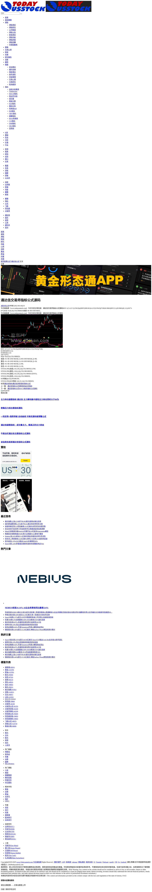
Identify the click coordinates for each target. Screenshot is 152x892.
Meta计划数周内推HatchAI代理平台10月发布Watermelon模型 (26, 531)
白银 (6, 792)
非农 (9, 677)
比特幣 (7, 184)
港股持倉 (12, 37)
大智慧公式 (11, 706)
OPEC (7, 801)
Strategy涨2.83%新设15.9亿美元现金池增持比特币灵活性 (25, 536)
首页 (2, 261)
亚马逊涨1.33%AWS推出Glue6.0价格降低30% (21, 541)
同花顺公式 (11, 714)
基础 (6, 135)
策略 (6, 47)
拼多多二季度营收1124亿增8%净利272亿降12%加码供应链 (26, 539)
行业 (6, 145)
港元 (9, 682)
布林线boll (13, 108)
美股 (2, 234)
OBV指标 (12, 113)
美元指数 (10, 690)
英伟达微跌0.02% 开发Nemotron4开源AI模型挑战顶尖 (24, 627)
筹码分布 (12, 106)
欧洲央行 (8, 817)
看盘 (6, 165)
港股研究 (12, 27)
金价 (9, 685)
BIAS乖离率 (13, 118)
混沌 (6, 227)
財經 (6, 52)
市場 (6, 55)
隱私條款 (81, 862)
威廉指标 (12, 116)
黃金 (2, 251)
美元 (9, 687)
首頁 (6, 17)
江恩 (6, 222)
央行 (6, 810)
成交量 (11, 99)
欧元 (9, 675)
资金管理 (12, 77)
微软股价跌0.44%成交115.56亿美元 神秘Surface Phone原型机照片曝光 (30, 630)
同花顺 (7, 208)
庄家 (6, 161)
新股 (6, 194)
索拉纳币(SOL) (10, 839)
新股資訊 (12, 35)
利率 (6, 812)
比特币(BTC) (9, 826)
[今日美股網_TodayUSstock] (46, 11)
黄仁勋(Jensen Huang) (12, 848)
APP (63, 862)
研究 (2, 241)
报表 (6, 151)
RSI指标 (12, 111)
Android (123, 862)
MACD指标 (13, 94)
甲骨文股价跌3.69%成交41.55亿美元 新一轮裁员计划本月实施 (27, 615)
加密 (6, 182)
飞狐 (6, 206)
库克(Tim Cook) (10, 855)
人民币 (7, 745)
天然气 (7, 797)
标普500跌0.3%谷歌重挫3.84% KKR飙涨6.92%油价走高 (25, 620)
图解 (6, 173)
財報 (6, 187)
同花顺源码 (11, 719)
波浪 (6, 220)
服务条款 (89, 862)
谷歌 (6, 759)
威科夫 (7, 225)
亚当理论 (12, 67)
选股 (6, 170)
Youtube (99, 862)
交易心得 (8, 50)
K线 (6, 132)
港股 (6, 22)
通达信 (7, 215)
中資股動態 (13, 45)
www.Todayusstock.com (25, 862)
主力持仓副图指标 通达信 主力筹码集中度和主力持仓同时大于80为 (30, 399)
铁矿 (6, 799)
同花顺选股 (11, 716)
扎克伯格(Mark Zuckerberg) (14, 858)
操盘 (6, 64)
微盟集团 (8, 775)
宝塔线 (11, 128)
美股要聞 (8, 20)
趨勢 (6, 62)
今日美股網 (37, 862)
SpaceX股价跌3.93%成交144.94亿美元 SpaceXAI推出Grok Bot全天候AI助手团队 (33, 640)
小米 (6, 770)
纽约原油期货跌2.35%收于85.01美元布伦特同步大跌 (24, 524)
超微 (6, 762)
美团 (6, 773)
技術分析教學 (14, 89)
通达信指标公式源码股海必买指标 (19, 386)
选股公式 (11, 724)
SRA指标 (12, 126)
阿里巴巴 (8, 780)
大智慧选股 (11, 709)
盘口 (6, 159)
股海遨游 (12, 84)
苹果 (6, 757)
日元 (9, 694)
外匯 (2, 256)
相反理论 (12, 72)
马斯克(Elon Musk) (11, 845)
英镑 (9, 680)
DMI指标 (12, 123)
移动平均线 (13, 96)
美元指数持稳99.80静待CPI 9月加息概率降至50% (22, 652)
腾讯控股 (8, 777)
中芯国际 (8, 782)
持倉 (6, 189)
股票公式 (7, 261)
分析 (6, 140)
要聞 (6, 199)
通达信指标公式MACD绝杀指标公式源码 (22, 388)
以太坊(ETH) (9, 831)
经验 (6, 154)
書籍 (6, 192)
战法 (6, 156)
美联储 (10, 667)
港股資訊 (12, 25)
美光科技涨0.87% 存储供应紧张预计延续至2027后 (23, 622)
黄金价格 (10, 726)
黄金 (9, 670)
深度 (6, 60)
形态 (6, 137)
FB (116, 862)
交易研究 (12, 82)
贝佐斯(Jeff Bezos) (11, 850)
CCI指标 (12, 121)
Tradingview (13, 91)
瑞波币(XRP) (9, 836)
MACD (10, 699)
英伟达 (7, 754)
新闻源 (68, 862)
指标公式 (27, 383)
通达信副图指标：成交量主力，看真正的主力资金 (22, 425)
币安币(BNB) (9, 829)
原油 (2, 254)
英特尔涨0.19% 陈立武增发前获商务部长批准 (21, 625)
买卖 (6, 168)
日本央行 (8, 820)
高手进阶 (12, 74)
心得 (2, 246)
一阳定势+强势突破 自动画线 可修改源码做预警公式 (23, 416)
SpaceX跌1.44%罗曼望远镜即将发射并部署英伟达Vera (24, 544)
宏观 (6, 149)
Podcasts (105, 862)
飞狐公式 (10, 721)
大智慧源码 (11, 711)
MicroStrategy (9, 764)
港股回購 (12, 42)
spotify (112, 862)
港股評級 (12, 40)
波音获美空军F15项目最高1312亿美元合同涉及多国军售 (25, 526)
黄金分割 (12, 101)
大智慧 (7, 211)
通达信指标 (8, 383)
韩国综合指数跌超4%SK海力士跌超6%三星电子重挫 (24, 534)
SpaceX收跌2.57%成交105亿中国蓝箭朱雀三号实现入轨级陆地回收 (29, 617)
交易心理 (12, 79)
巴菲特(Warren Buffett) (13, 853)
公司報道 (12, 30)
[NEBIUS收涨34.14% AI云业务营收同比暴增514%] (44, 603)
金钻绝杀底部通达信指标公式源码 (15, 442)
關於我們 (57, 862)
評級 (6, 175)
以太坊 (7, 178)
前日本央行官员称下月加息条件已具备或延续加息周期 (25, 529)
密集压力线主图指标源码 (11, 408)
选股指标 (20, 383)
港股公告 (12, 32)
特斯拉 (7, 752)
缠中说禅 (12, 69)
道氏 (6, 218)
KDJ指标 (12, 104)
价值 (6, 142)
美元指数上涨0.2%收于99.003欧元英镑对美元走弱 (23, 521)
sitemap (74, 862)
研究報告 (8, 57)
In (119, 862)
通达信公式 (15, 261)
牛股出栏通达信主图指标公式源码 (15, 433)
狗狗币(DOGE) (10, 834)
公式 (6, 203)
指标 (6, 87)
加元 (6, 743)
